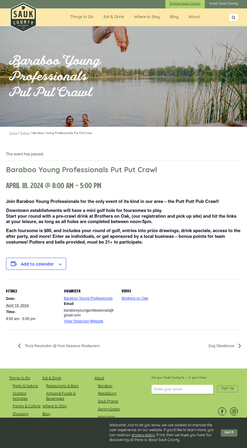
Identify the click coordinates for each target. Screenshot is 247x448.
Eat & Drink (114, 17)
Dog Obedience (221, 345)
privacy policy (143, 435)
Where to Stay (147, 17)
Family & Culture (27, 406)
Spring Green (109, 409)
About (194, 17)
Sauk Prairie (108, 401)
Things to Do (81, 17)
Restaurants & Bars (62, 386)
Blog (174, 17)
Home (13, 133)
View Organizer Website (83, 320)
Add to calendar (37, 265)
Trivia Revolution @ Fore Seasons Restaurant (61, 345)
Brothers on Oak (135, 297)
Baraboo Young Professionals (88, 297)
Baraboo (105, 386)
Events (24, 133)
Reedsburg (107, 394)
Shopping (20, 414)
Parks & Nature (25, 386)
